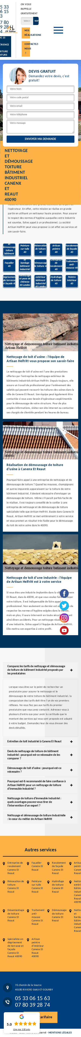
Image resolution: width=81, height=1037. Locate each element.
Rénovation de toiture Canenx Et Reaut (16, 886)
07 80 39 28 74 (32, 1005)
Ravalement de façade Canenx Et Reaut (59, 868)
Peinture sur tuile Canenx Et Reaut (37, 886)
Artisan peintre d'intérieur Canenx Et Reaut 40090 (38, 948)
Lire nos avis (21, 1029)
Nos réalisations (27, 33)
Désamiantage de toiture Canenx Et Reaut (16, 915)
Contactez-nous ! (27, 49)
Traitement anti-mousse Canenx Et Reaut (38, 917)
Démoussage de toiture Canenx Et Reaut (59, 915)
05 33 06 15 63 (32, 999)
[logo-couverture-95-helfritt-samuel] (10, 29)
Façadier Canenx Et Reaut (37, 866)
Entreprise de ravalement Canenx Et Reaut (15, 868)
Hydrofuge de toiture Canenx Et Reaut (58, 886)
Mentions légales (60, 1032)
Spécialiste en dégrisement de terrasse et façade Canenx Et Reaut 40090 (16, 948)
